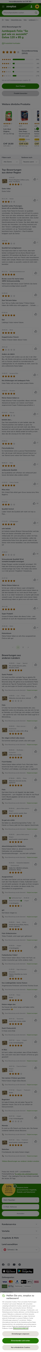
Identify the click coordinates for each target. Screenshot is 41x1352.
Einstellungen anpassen (20, 1334)
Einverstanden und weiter (20, 1341)
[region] (20, 1322)
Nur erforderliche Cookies (20, 1347)
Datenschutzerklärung (21, 1328)
